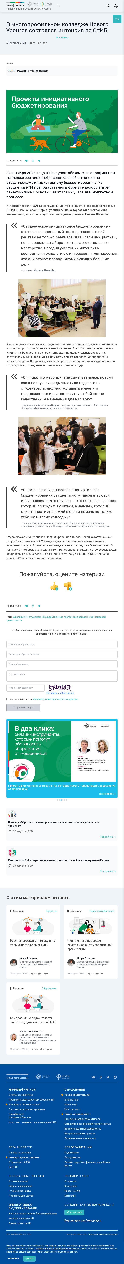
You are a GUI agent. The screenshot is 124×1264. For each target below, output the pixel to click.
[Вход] (116, 6)
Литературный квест (77, 1114)
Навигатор (70, 1104)
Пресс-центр (72, 1191)
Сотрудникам (72, 1157)
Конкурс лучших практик (24, 1157)
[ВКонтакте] (93, 1077)
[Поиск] (108, 6)
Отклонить (13, 1258)
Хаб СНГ (13, 1167)
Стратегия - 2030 (19, 1162)
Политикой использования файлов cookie (56, 1249)
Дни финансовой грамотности (82, 1119)
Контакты (70, 1195)
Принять (29, 1258)
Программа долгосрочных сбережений (31, 1099)
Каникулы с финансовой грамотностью (87, 1123)
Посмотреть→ (107, 793)
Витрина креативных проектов (82, 1128)
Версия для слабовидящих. (83, 1220)
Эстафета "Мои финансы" (24, 1104)
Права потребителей (101, 911)
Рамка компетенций (77, 1094)
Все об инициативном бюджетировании (33, 1213)
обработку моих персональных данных (55, 699)
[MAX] (115, 1077)
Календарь (70, 1186)
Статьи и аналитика (21, 1094)
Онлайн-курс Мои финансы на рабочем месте (87, 1164)
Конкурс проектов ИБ (21, 1218)
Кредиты (51, 911)
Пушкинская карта (20, 1191)
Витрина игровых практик (79, 1133)
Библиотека (71, 1099)
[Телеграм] (108, 1077)
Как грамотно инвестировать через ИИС (33, 1122)
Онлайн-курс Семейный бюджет (20, 1116)
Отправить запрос (23, 707)
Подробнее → (108, 836)
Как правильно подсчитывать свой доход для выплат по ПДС (32, 1020)
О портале (70, 1181)
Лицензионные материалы (80, 1138)
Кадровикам (71, 1152)
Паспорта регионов (20, 1152)
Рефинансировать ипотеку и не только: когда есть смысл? (32, 943)
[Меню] (117, 19)
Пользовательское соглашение (103, 1234)
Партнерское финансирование (27, 1109)
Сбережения (49, 988)
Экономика (62, 37)
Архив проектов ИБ (20, 1223)
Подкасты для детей (21, 1195)
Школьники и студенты (27, 616)
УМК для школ (72, 1109)
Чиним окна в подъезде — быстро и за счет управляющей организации (89, 945)
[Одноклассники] (100, 1077)
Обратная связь (74, 1212)
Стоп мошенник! (18, 1181)
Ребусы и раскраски (20, 1186)
